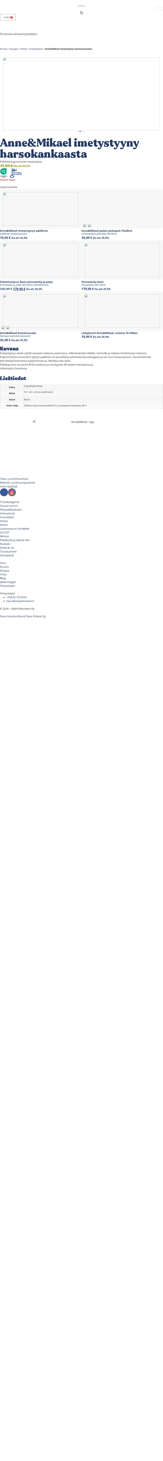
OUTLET (4, 532)
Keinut (4, 525)
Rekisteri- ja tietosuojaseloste (17, 482)
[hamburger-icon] (159, 9)
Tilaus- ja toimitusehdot (14, 479)
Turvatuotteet (8, 551)
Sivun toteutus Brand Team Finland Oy (23, 616)
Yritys (3, 574)
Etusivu (4, 48)
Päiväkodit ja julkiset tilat (14, 540)
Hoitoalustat (7, 513)
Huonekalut (7, 517)
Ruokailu (5, 544)
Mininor (4, 536)
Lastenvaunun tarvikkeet (14, 528)
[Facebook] (4, 492)
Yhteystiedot (7, 586)
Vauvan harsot (9, 506)
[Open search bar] (81, 12)
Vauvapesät (7, 555)
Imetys (23, 48)
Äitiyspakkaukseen (11, 509)
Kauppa (14, 48)
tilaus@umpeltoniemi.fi (20, 601)
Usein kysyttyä (8, 486)
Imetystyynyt (36, 48)
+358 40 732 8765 (16, 597)
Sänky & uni (7, 547)
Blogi (3, 578)
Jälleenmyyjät (8, 582)
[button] (80, 131)
